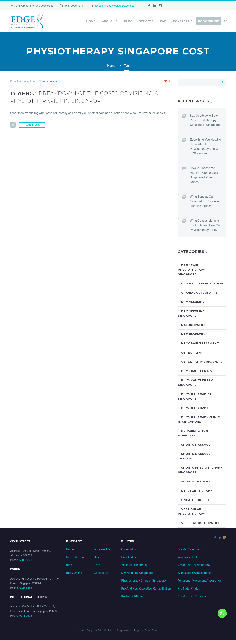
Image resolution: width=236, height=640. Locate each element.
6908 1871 (25, 560)
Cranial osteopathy (199, 292)
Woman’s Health (188, 557)
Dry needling (193, 302)
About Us (109, 21)
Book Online (208, 21)
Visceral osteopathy (200, 523)
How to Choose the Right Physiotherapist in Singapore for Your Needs (205, 175)
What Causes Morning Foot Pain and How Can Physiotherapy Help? (205, 225)
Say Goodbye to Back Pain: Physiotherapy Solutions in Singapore (205, 120)
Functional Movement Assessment (200, 580)
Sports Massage (196, 444)
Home (90, 21)
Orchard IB (47, 5)
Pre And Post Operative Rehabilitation (146, 588)
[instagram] (160, 5)
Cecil (17, 5)
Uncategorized (195, 500)
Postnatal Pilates (132, 596)
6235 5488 (25, 588)
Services (146, 21)
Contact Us (182, 21)
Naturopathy (193, 334)
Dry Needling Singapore (137, 573)
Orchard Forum (30, 5)
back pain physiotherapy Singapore (191, 269)
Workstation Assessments (194, 573)
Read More (32, 125)
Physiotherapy (48, 81)
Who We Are (102, 549)
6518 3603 (25, 615)
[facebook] (149, 5)
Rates (97, 557)
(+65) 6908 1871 (73, 5)
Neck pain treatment (200, 343)
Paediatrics (128, 557)
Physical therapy (197, 371)
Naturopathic (193, 325)
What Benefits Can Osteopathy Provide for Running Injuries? (205, 201)
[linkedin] (154, 5)
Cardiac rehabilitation (202, 283)
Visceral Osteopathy (134, 565)
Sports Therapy (195, 481)
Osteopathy (192, 352)
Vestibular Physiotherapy (194, 565)
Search (222, 82)
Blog (128, 21)
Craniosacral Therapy (192, 596)
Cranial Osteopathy (190, 549)
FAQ (163, 21)
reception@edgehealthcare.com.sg (113, 5)
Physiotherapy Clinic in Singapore (143, 580)
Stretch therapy (196, 490)
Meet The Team (76, 557)
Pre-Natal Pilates (189, 588)
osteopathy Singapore (202, 361)
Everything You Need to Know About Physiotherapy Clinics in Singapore (205, 146)
